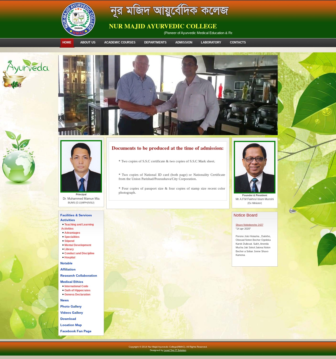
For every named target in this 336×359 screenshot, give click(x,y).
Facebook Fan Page (75, 331)
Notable (66, 263)
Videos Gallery (71, 312)
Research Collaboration (78, 275)
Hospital (69, 257)
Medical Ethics (71, 282)
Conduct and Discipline (79, 253)
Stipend (69, 241)
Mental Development (77, 245)
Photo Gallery (71, 306)
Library (69, 249)
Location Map (71, 325)
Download (68, 319)
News (64, 300)
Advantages (72, 232)
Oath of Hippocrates (77, 290)
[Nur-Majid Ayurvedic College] (78, 35)
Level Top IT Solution (175, 350)
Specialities (72, 236)
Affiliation (68, 269)
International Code (76, 286)
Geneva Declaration (77, 294)
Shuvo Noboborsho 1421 (249, 257)
